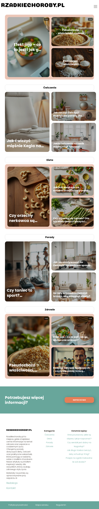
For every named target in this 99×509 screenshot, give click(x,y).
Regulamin (61, 505)
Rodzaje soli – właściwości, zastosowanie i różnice (71, 62)
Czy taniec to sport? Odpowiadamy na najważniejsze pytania (25, 293)
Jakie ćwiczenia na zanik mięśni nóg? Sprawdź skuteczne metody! (68, 145)
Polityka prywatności (18, 505)
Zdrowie (50, 309)
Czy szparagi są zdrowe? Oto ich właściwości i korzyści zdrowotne (71, 220)
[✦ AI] (47, 76)
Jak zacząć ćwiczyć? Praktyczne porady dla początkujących (67, 114)
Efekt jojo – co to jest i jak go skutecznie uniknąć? (27, 47)
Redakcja (12, 483)
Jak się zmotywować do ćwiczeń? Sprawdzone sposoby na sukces (72, 264)
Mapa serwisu (41, 505)
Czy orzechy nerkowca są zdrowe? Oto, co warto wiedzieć (24, 218)
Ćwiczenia (49, 87)
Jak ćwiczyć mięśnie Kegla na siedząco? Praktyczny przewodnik (24, 143)
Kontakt (11, 488)
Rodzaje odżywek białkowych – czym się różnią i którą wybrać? (71, 369)
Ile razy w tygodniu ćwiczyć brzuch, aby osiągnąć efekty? (71, 295)
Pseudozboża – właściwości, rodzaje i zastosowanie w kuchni (71, 31)
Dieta (49, 160)
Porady (49, 237)
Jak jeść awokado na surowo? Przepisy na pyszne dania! (70, 189)
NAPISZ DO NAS (79, 400)
